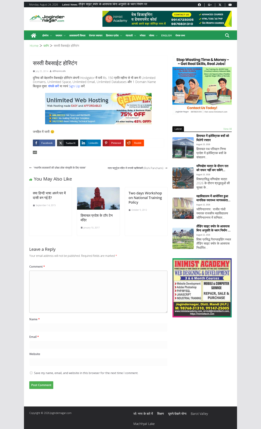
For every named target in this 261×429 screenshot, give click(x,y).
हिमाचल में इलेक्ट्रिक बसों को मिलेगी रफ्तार (212, 138)
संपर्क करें (53, 86)
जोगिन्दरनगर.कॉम (59, 71)
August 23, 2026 (203, 144)
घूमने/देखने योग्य (177, 413)
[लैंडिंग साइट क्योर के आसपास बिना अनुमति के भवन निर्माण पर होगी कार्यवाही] (183, 238)
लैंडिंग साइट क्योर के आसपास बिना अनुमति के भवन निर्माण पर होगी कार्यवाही (213, 228)
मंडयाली (129, 35)
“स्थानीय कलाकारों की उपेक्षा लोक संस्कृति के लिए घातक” (59, 167)
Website (34, 354)
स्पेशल (142, 35)
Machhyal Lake (144, 424)
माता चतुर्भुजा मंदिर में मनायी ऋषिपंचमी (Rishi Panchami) (135, 168)
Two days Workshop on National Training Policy (145, 198)
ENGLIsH (166, 35)
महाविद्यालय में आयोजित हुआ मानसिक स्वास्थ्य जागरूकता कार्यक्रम (212, 198)
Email (34, 337)
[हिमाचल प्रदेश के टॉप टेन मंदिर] (98, 189)
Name (34, 319)
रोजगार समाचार (95, 35)
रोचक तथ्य (180, 35)
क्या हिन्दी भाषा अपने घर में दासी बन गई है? (49, 195)
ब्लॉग (34, 152)
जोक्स (151, 35)
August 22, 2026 (203, 204)
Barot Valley (199, 413)
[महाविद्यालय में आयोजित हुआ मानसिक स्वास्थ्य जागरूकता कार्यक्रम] (183, 208)
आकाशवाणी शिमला (77, 35)
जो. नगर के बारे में (143, 413)
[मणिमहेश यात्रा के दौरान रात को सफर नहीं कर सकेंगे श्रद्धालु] (183, 178)
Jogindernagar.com (61, 413)
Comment (37, 267)
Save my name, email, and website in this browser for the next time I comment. (86, 373)
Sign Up (74, 86)
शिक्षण (160, 413)
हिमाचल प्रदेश (112, 35)
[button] (50, 35)
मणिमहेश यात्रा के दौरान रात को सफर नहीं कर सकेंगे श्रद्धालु (212, 168)
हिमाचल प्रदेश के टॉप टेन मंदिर (97, 217)
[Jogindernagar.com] (33, 35)
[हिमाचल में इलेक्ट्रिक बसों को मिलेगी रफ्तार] (183, 148)
